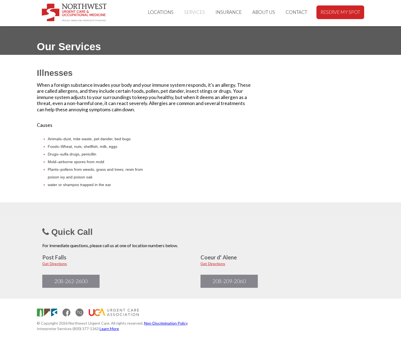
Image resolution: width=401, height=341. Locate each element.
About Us (263, 12)
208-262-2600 (71, 281)
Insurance (229, 12)
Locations (160, 12)
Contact (296, 12)
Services (194, 12)
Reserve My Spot (340, 12)
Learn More (109, 328)
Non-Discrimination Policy (166, 323)
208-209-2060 (229, 281)
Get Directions (54, 264)
